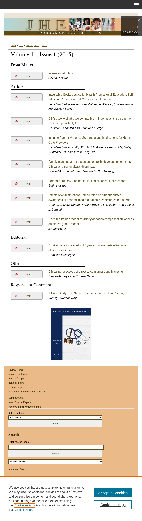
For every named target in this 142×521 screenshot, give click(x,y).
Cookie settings (24, 505)
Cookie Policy (24, 509)
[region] (71, 498)
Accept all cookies (113, 493)
